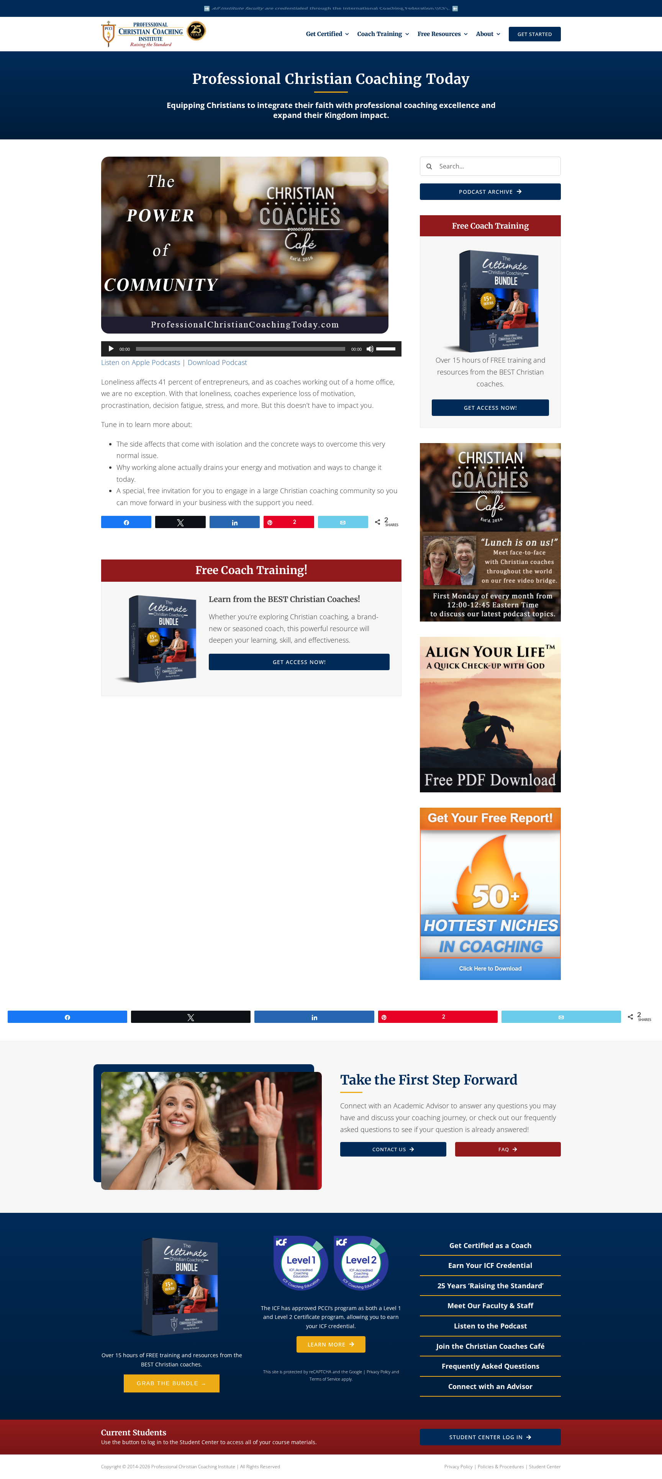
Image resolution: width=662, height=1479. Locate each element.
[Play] (111, 349)
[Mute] (370, 349)
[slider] (387, 348)
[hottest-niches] (490, 811)
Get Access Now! (299, 662)
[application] (251, 349)
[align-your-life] (490, 640)
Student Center (545, 1466)
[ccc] (490, 446)
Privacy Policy (378, 1371)
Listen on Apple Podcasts (140, 362)
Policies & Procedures (501, 1466)
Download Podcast (217, 362)
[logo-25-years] (153, 24)
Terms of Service (325, 1379)
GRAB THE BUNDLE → (172, 1383)
